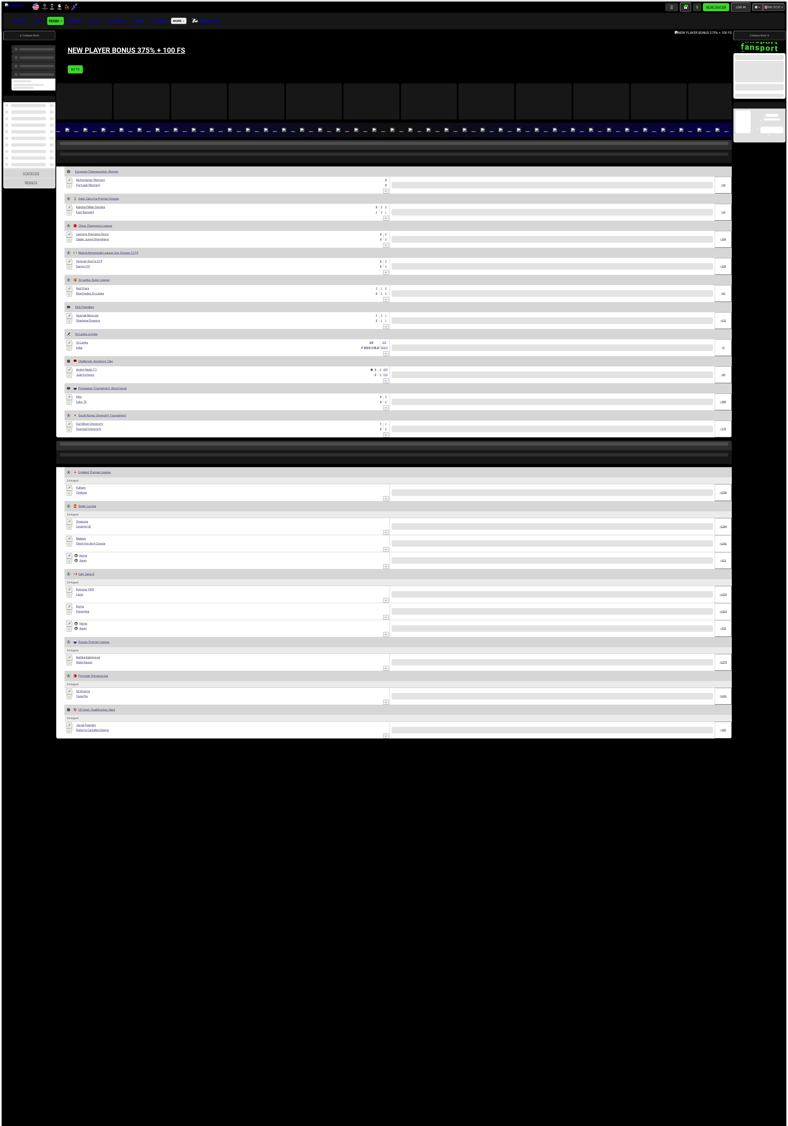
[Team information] (138, 192)
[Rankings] (134, 191)
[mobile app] (671, 7)
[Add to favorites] (69, 186)
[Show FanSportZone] (119, 191)
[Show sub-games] (386, 192)
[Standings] (129, 191)
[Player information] (137, 390)
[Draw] (128, 390)
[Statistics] (124, 191)
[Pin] (69, 181)
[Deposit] (697, 7)
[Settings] (757, 7)
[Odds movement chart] (131, 220)
